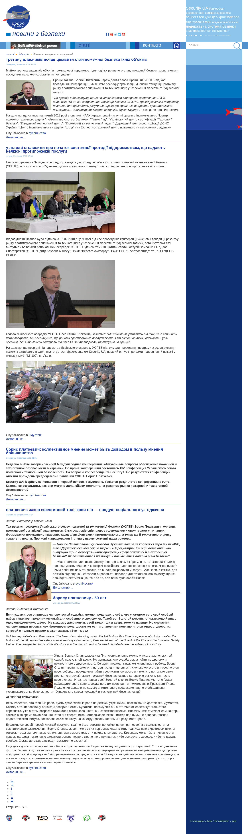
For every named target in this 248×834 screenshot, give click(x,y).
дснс (208, 17)
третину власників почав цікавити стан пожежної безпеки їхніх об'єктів (76, 59)
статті (84, 45)
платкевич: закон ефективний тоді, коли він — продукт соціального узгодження (85, 509)
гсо (202, 17)
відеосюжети (27, 45)
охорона (195, 35)
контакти (152, 45)
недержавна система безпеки (211, 26)
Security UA (197, 8)
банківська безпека (218, 12)
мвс (208, 22)
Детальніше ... (16, 137)
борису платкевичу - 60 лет (80, 598)
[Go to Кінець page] (12, 802)
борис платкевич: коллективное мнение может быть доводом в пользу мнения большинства (84, 451)
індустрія (35, 435)
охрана (210, 36)
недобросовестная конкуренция (207, 30)
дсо (215, 17)
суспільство (37, 133)
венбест (192, 17)
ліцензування (195, 22)
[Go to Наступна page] (12, 798)
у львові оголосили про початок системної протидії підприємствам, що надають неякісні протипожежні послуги (85, 149)
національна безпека (225, 22)
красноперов (229, 17)
